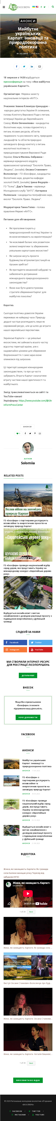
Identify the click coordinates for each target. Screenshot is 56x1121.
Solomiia (24, 53)
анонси (27, 427)
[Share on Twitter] (24, 66)
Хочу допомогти (28, 717)
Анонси (28, 21)
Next (31, 912)
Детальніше (28, 675)
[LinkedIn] (32, 66)
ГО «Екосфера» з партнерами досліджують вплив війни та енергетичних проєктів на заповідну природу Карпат (26, 523)
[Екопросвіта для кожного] (19, 7)
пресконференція (13, 81)
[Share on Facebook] (16, 66)
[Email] (40, 66)
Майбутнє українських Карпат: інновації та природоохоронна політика (36, 763)
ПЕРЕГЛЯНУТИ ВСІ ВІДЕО (28, 1080)
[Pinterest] (35, 433)
